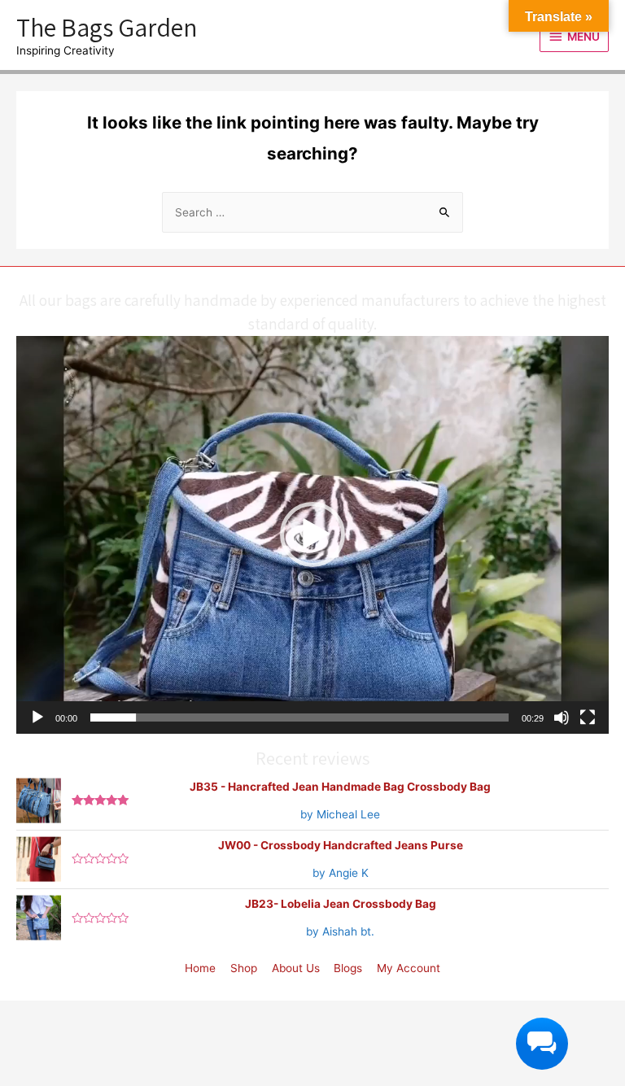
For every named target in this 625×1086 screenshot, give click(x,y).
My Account (408, 968)
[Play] (37, 717)
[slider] (299, 717)
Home (200, 968)
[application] (312, 535)
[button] (312, 534)
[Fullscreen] (587, 717)
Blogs (348, 968)
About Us (296, 968)
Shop (243, 968)
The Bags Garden (106, 27)
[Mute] (561, 717)
